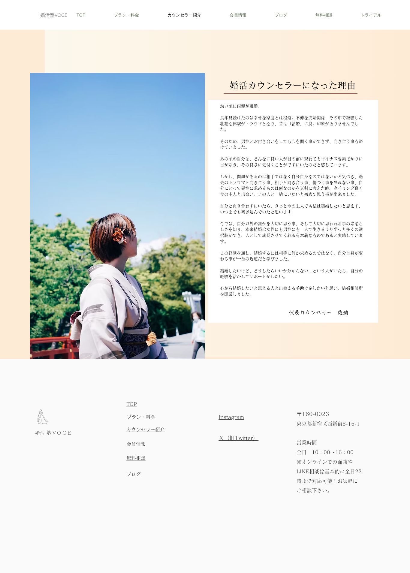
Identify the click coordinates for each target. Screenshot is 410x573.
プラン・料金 (141, 417)
